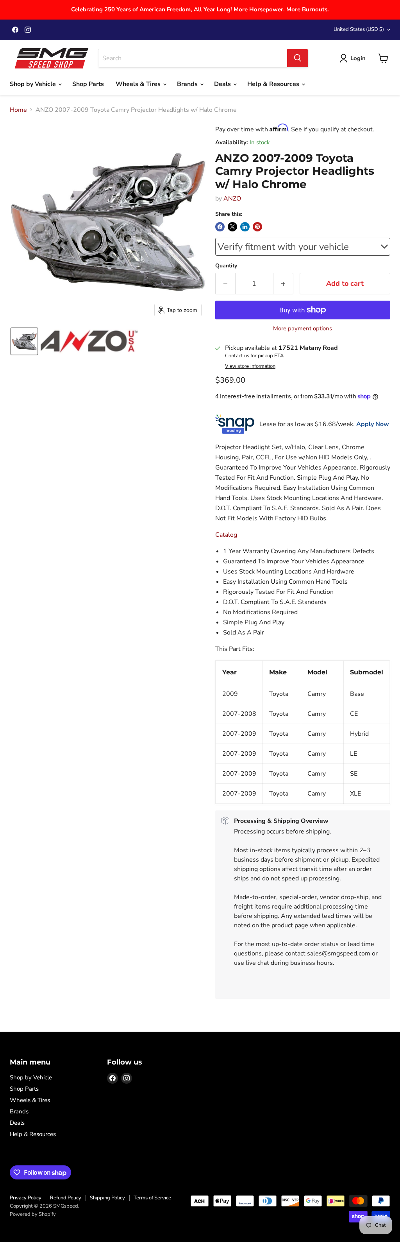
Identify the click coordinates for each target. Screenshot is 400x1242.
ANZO (232, 198)
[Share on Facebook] (220, 226)
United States (359, 29)
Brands (188, 84)
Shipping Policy (107, 1197)
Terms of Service (152, 1197)
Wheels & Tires (139, 84)
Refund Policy (65, 1197)
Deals (223, 84)
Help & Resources (274, 84)
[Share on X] (232, 226)
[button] (24, 341)
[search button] (297, 58)
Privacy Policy (25, 1197)
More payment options (302, 328)
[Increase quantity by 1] (283, 283)
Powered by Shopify (33, 1214)
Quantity (226, 266)
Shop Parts (88, 84)
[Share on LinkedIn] (245, 226)
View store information (250, 366)
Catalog (226, 534)
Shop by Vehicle (33, 84)
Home (18, 109)
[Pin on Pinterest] (257, 226)
